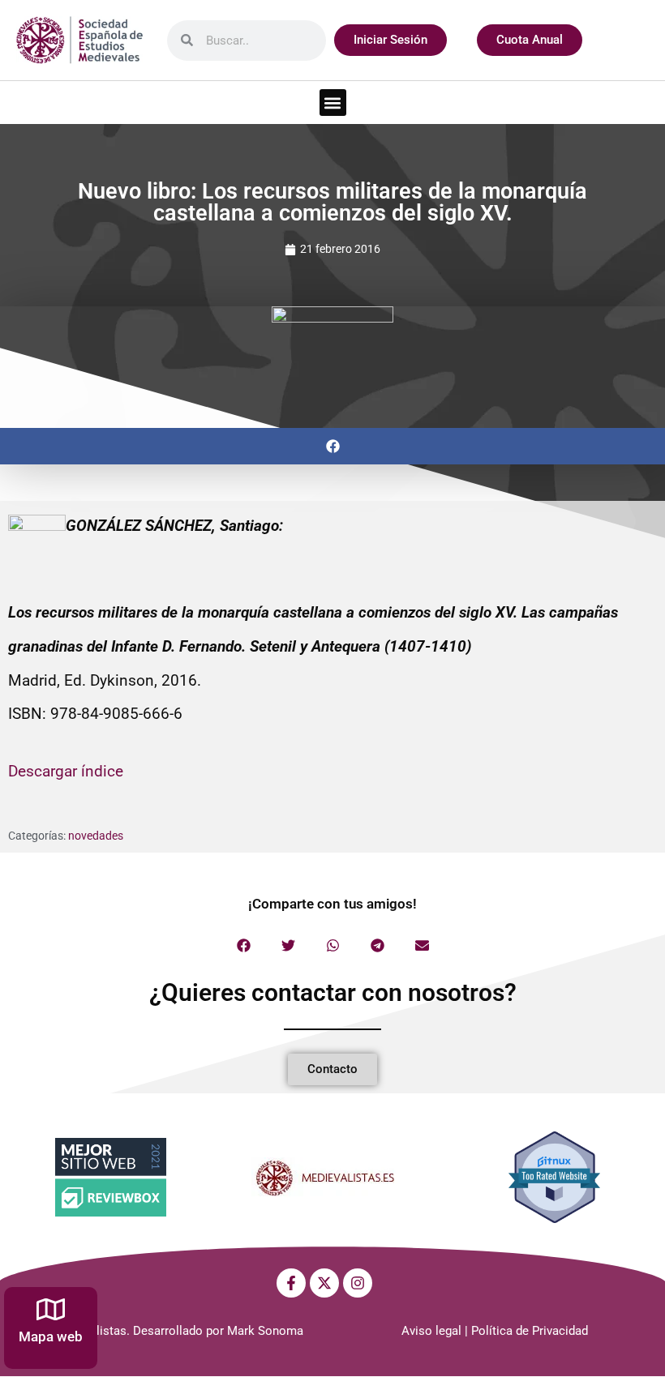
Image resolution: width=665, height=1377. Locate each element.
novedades (95, 835)
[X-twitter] (324, 1283)
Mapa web (51, 1336)
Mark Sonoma (265, 1331)
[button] (333, 102)
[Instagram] (357, 1283)
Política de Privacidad (529, 1331)
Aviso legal (431, 1331)
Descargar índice (65, 771)
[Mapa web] (50, 1309)
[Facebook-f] (291, 1283)
